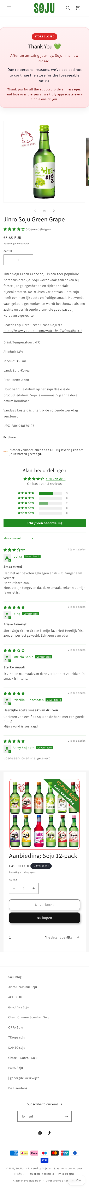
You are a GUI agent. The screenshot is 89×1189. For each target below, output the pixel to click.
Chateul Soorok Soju (23, 1058)
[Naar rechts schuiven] (54, 210)
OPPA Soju (15, 1027)
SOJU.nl (20, 1168)
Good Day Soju (18, 1007)
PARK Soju (15, 1068)
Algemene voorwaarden (27, 1180)
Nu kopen (44, 917)
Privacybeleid (66, 1173)
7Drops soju (16, 1037)
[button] (9, 8)
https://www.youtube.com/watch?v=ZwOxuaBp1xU (43, 330)
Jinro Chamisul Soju (22, 987)
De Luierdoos (17, 1088)
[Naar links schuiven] (35, 210)
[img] (14, 550)
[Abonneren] (66, 1116)
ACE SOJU (15, 997)
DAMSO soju (16, 1047)
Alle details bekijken (60, 937)
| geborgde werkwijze (23, 1078)
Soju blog (15, 977)
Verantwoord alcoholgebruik (63, 1180)
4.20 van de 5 (56, 479)
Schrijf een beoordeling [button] (44, 523)
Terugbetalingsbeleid (41, 1173)
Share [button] (12, 437)
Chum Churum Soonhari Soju (29, 1017)
